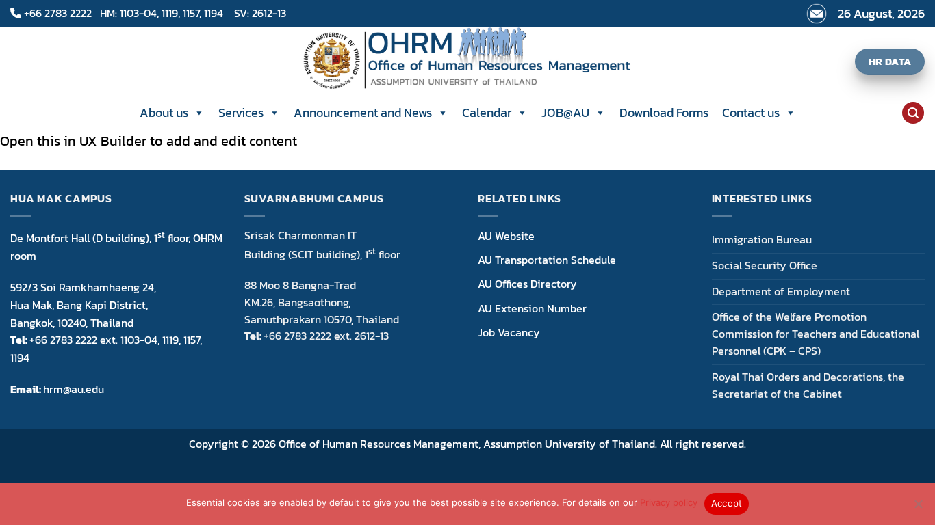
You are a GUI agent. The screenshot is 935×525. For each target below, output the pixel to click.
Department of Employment (781, 291)
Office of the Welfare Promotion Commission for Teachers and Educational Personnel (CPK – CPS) (815, 334)
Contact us (751, 112)
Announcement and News (363, 112)
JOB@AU (565, 112)
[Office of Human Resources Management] (467, 61)
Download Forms (663, 112)
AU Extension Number (532, 308)
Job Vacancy (509, 332)
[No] (918, 508)
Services (241, 112)
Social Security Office (764, 265)
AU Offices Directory (527, 283)
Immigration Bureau (762, 239)
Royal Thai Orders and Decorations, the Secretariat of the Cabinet (808, 385)
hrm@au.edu (73, 389)
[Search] (912, 113)
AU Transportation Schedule (547, 260)
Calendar (486, 112)
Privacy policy (668, 502)
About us (164, 112)
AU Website (506, 236)
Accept (727, 503)
